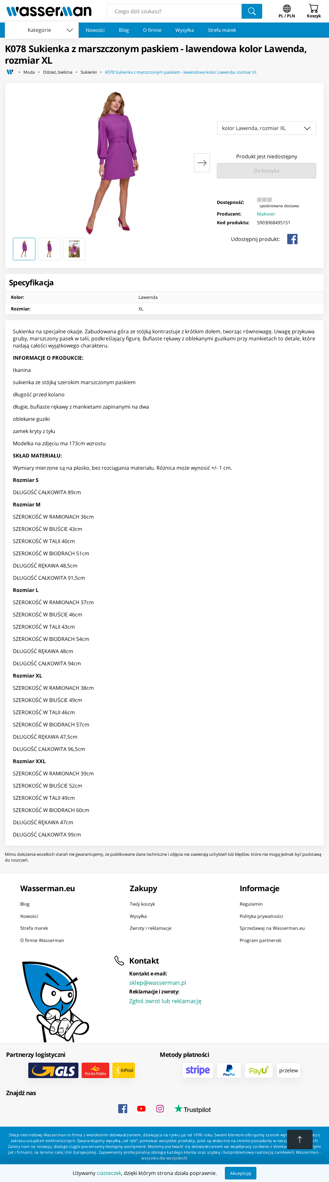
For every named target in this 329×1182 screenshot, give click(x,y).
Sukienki (89, 72)
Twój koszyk (142, 904)
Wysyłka (184, 30)
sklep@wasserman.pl (157, 982)
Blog (124, 30)
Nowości (95, 30)
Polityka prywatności (261, 916)
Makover (266, 214)
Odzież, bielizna (57, 72)
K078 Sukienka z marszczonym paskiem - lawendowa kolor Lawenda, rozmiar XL (181, 72)
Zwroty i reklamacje (151, 928)
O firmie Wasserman (42, 940)
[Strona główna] (10, 72)
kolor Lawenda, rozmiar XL (254, 128)
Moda (29, 72)
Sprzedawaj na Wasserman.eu (272, 928)
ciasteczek (109, 1173)
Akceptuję (240, 1173)
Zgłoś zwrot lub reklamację (165, 1001)
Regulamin (251, 904)
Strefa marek (222, 30)
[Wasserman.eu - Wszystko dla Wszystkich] (49, 11)
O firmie (152, 30)
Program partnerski (260, 940)
